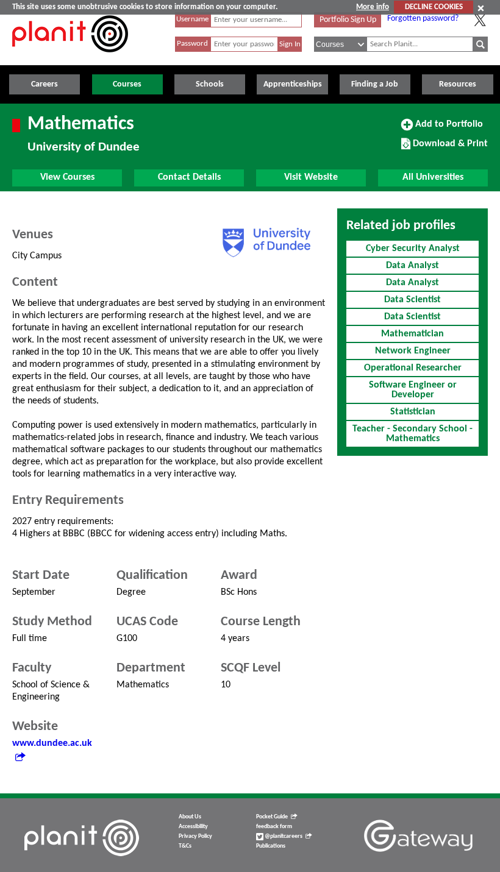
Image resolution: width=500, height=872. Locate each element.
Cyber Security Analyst (413, 248)
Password (192, 44)
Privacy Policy (195, 836)
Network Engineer (413, 351)
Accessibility (193, 826)
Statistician (412, 412)
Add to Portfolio (447, 128)
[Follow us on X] (480, 20)
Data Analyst (412, 266)
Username (192, 19)
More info (372, 7)
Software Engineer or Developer (413, 390)
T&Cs (185, 846)
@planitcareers (282, 836)
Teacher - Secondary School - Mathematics (412, 434)
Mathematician (412, 334)
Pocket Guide (272, 817)
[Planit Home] (70, 59)
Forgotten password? (423, 18)
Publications (270, 846)
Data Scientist (412, 300)
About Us (190, 817)
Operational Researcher (413, 368)
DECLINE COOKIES (434, 7)
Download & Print (449, 148)
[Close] (481, 7)
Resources (457, 84)
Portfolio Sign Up (348, 19)
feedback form (274, 826)
